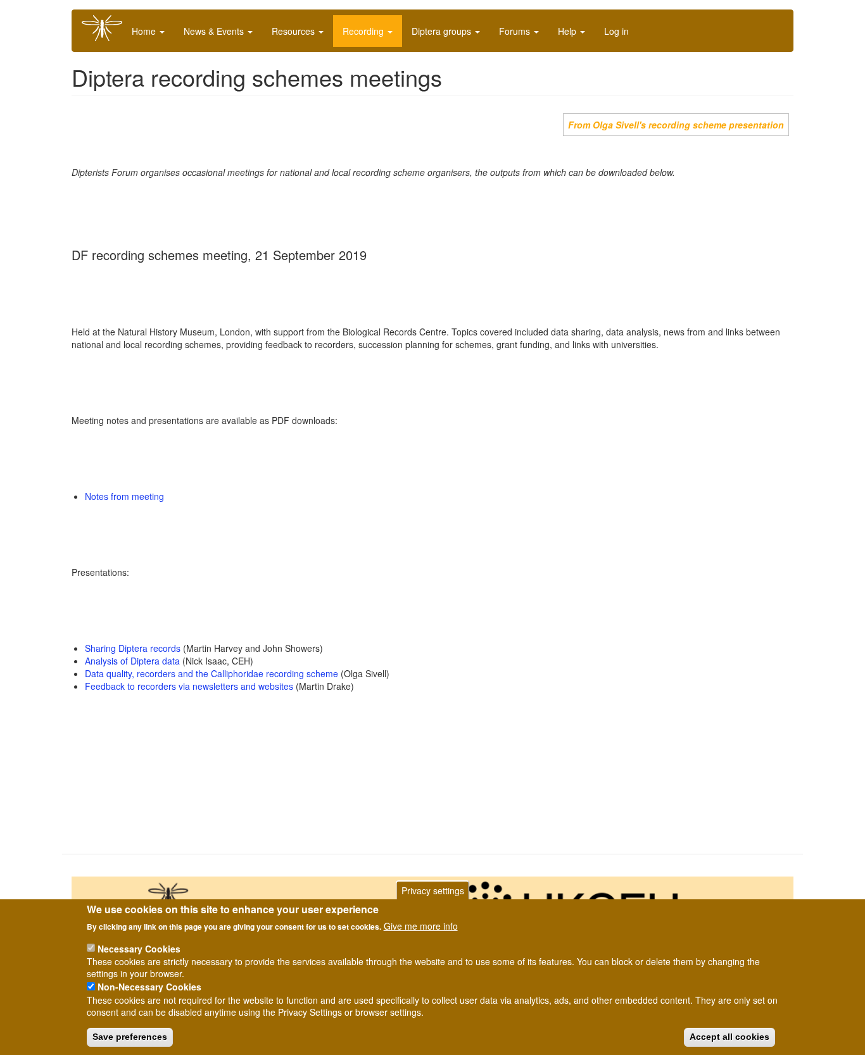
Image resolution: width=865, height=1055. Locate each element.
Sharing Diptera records (132, 648)
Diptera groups (443, 31)
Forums (516, 31)
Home (145, 31)
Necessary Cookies (139, 948)
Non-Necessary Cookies (149, 986)
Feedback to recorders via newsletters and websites (189, 686)
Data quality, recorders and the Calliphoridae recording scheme (211, 673)
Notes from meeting (124, 496)
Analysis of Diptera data (132, 660)
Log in (616, 31)
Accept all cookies (729, 1037)
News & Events (215, 31)
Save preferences (129, 1037)
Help (568, 31)
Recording (364, 31)
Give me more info (421, 926)
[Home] (107, 28)
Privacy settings (432, 890)
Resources (294, 31)
